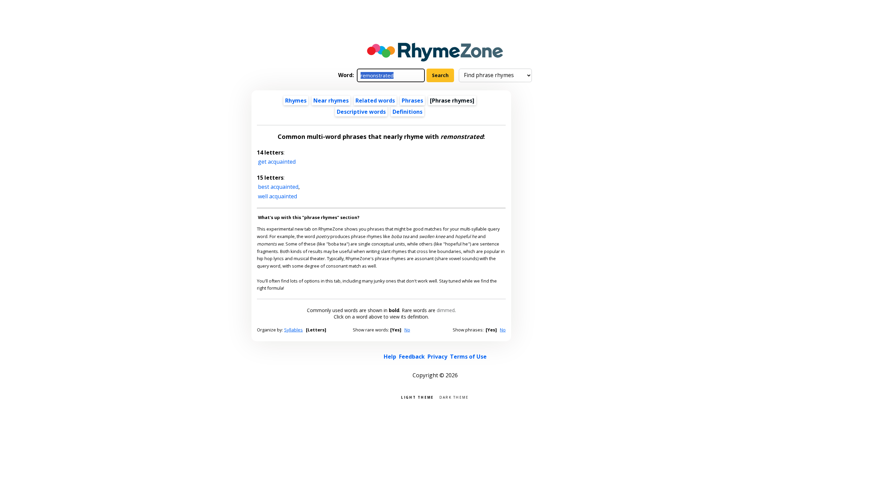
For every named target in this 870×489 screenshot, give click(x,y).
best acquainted (278, 187)
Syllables (293, 330)
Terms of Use (468, 356)
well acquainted (277, 196)
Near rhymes (331, 100)
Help (390, 356)
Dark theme (454, 397)
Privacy (437, 356)
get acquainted (277, 161)
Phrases (412, 100)
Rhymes (296, 100)
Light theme (417, 397)
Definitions (407, 111)
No (407, 330)
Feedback (412, 356)
